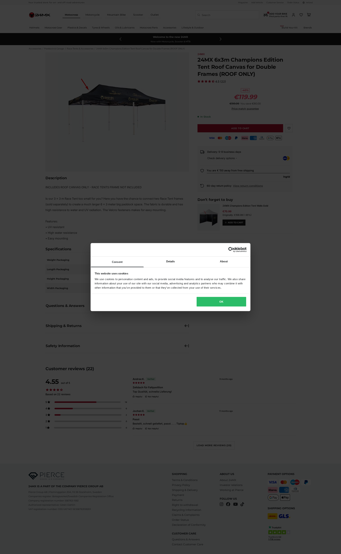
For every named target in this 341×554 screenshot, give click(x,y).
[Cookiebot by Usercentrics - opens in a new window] (231, 249)
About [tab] (224, 261)
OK (221, 301)
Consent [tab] (117, 261)
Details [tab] (170, 261)
